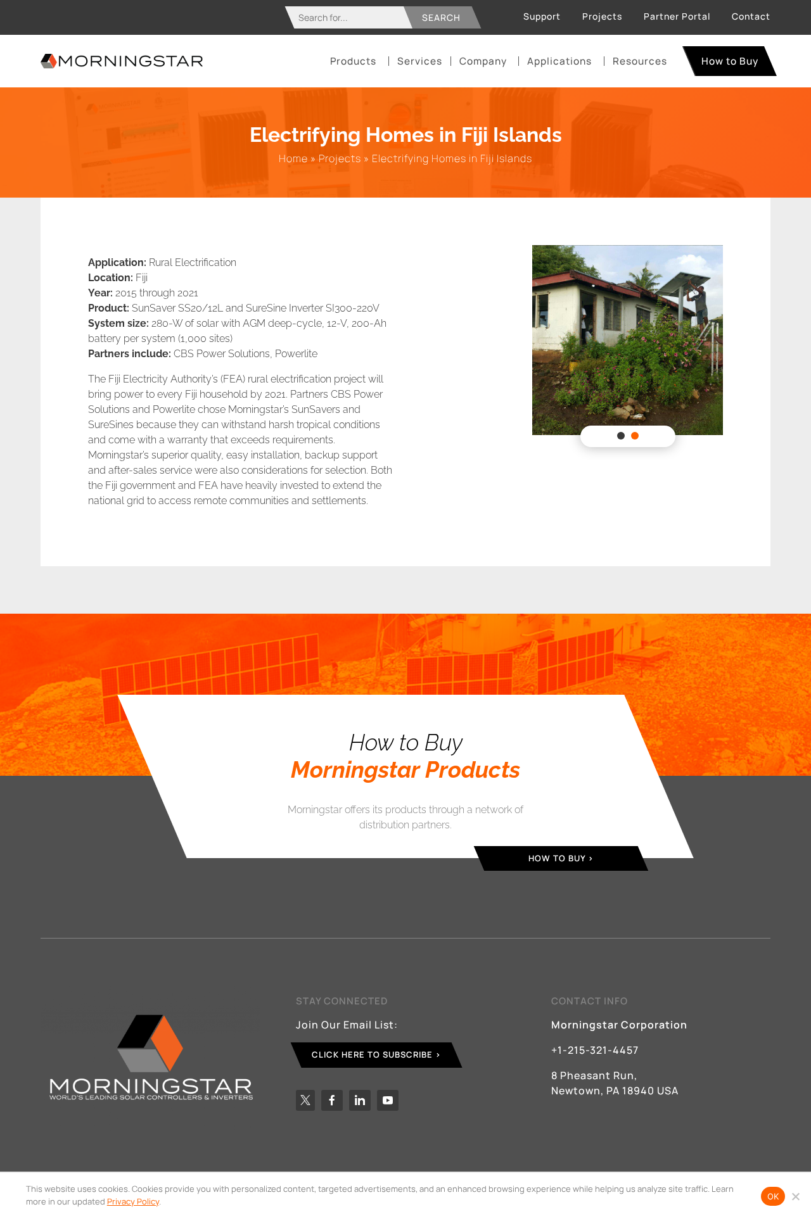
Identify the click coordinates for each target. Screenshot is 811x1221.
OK (773, 1196)
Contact (751, 16)
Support (542, 16)
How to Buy (729, 61)
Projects (602, 16)
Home (293, 158)
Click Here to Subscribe (372, 1054)
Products (353, 61)
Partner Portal (677, 16)
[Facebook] (332, 1100)
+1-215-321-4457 (595, 1050)
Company (483, 61)
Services (419, 61)
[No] (795, 1196)
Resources (640, 61)
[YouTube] (388, 1100)
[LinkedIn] (360, 1100)
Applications (559, 61)
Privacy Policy (133, 1201)
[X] (305, 1100)
